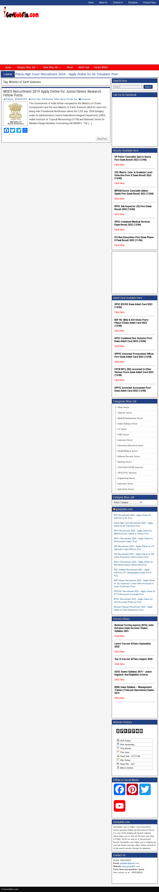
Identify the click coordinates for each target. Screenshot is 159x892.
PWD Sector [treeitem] (123, 434)
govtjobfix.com (124, 509)
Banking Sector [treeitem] (125, 462)
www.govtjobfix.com (131, 866)
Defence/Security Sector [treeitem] (129, 456)
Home (91, 2)
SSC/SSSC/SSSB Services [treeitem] (130, 467)
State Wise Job (50, 67)
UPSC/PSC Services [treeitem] (127, 473)
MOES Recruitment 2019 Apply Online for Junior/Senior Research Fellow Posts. (52, 93)
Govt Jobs (36, 99)
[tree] (134, 448)
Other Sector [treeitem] (123, 407)
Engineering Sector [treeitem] (126, 478)
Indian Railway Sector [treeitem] (127, 424)
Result (70, 67)
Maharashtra (47, 99)
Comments (86, 99)
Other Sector (60, 99)
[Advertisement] (79, 41)
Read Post (102, 139)
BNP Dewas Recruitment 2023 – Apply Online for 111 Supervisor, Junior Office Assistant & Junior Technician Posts (134, 583)
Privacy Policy (149, 2)
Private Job (72, 99)
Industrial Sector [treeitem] (125, 440)
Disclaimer (133, 2)
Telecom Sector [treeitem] (125, 413)
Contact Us (118, 2)
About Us (103, 2)
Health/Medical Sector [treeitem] (128, 451)
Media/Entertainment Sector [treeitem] (130, 418)
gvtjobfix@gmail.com (129, 863)
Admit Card (83, 67)
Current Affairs (101, 67)
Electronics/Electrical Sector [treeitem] (130, 445)
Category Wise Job (26, 67)
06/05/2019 (22, 99)
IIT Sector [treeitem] (122, 429)
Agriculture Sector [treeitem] (126, 489)
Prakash (9, 99)
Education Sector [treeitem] (125, 484)
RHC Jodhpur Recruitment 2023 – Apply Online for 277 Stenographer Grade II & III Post (132, 573)
